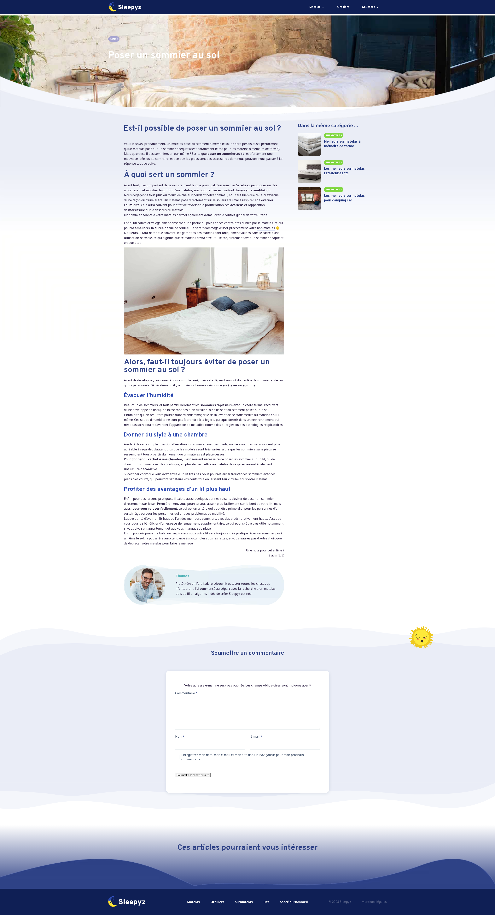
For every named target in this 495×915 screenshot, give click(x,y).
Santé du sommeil (294, 902)
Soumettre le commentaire (193, 775)
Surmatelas (244, 902)
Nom (180, 736)
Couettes (368, 7)
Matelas (315, 7)
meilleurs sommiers (201, 518)
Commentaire (186, 693)
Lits (266, 902)
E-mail (256, 736)
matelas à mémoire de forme (257, 149)
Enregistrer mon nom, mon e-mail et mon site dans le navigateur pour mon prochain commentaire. (242, 757)
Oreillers (343, 7)
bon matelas (266, 228)
